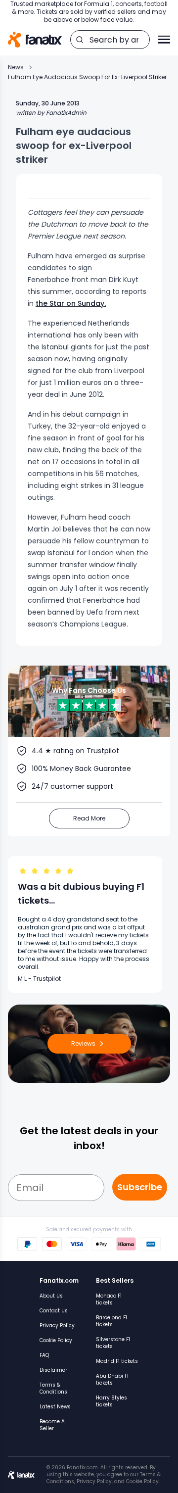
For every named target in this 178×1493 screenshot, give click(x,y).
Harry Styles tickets (111, 1401)
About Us (51, 1296)
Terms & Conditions (53, 1388)
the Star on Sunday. (71, 303)
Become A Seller (52, 1425)
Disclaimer (53, 1370)
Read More (89, 818)
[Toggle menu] (164, 40)
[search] (79, 39)
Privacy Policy (57, 1325)
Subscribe (139, 1187)
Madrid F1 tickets (117, 1361)
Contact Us (54, 1310)
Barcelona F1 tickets (111, 1321)
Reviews (83, 1043)
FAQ (44, 1355)
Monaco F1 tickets (109, 1299)
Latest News (55, 1406)
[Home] (35, 40)
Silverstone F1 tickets (113, 1343)
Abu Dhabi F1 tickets (112, 1379)
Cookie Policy (56, 1340)
